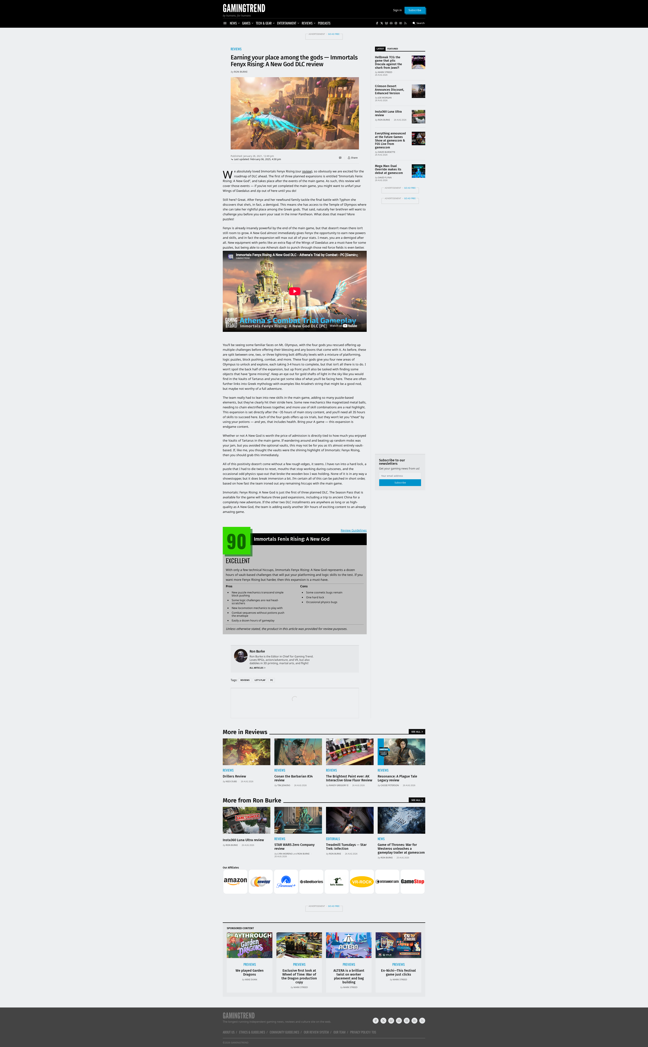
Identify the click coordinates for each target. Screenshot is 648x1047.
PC (271, 680)
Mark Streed (385, 72)
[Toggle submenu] (238, 23)
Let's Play (260, 680)
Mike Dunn (251, 979)
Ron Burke (241, 71)
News (381, 838)
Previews (250, 964)
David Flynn (385, 177)
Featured (392, 48)
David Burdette (386, 152)
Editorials (333, 838)
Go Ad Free (334, 34)
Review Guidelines (354, 530)
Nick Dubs (231, 781)
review (306, 171)
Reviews (236, 48)
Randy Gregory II (338, 785)
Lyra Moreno (285, 853)
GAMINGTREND (239, 1042)
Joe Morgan (385, 97)
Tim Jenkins (283, 785)
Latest (380, 48)
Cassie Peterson (390, 785)
